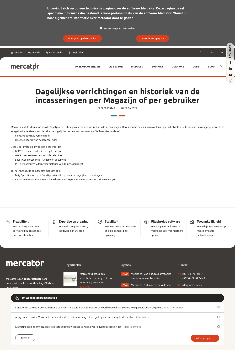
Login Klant (78, 52)
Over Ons (178, 66)
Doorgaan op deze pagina (82, 38)
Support (157, 66)
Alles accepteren (205, 338)
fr (201, 52)
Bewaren (25, 337)
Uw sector (116, 66)
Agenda (36, 52)
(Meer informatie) (173, 307)
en (222, 52)
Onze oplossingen (87, 66)
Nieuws (18, 52)
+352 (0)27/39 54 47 (193, 278)
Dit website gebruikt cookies (39, 298)
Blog (211, 66)
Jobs (196, 66)
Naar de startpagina (153, 38)
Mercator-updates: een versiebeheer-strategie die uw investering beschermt (96, 278)
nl (212, 52)
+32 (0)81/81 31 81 (193, 274)
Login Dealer (56, 52)
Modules (137, 66)
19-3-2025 (85, 287)
